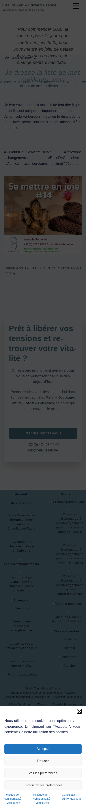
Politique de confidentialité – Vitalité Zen (12, 798)
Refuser (43, 761)
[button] (79, 711)
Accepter (43, 748)
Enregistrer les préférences (43, 785)
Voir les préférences (43, 773)
